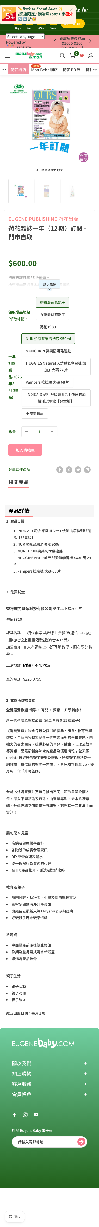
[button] (90, 41)
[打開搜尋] (62, 55)
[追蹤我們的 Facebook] (14, 1114)
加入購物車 (25, 450)
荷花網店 (18, 69)
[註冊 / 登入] (90, 55)
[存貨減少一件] (27, 432)
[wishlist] (82, 55)
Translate (23, 47)
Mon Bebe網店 (44, 69)
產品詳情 (19, 510)
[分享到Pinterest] (69, 469)
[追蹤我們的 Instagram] (25, 1114)
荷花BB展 (71, 69)
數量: (13, 431)
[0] (72, 55)
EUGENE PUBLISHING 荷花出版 (43, 218)
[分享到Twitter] (78, 469)
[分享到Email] (87, 469)
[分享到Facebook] (59, 469)
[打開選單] (7, 56)
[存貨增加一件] (52, 432)
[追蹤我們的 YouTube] (36, 1114)
